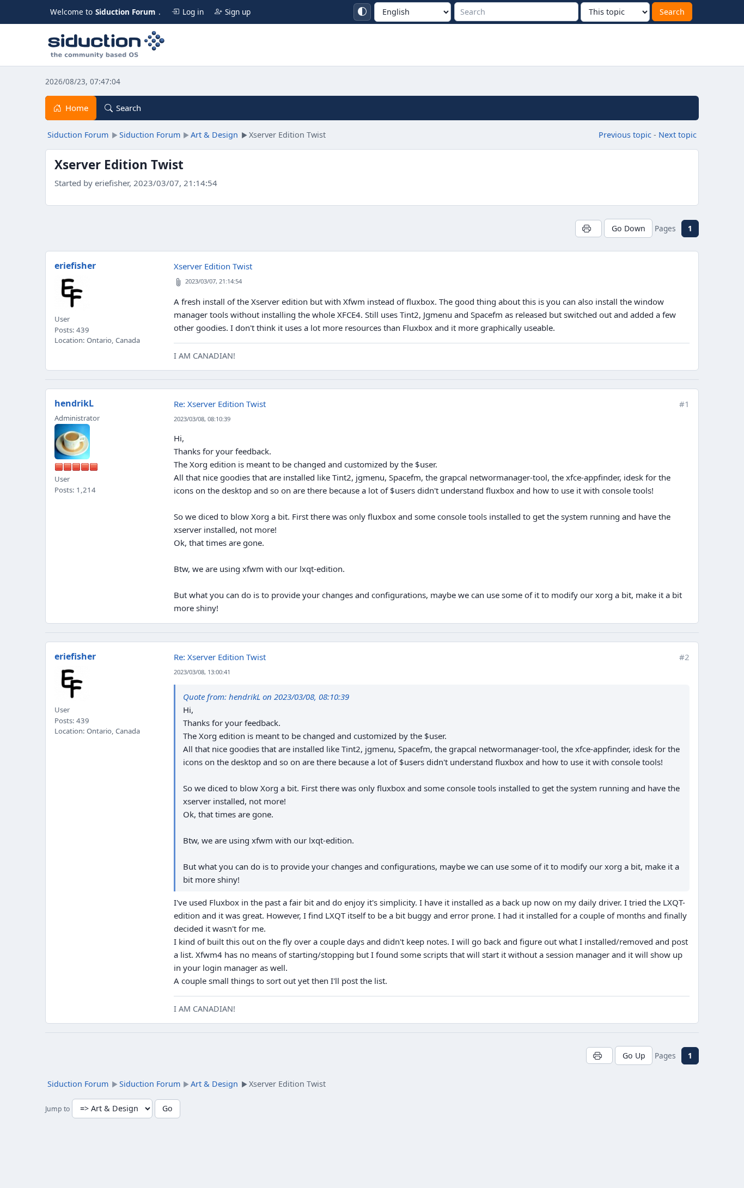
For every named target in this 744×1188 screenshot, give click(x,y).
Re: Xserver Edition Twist (220, 403)
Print (588, 228)
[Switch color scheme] (362, 12)
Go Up (634, 1055)
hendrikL (74, 403)
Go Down (628, 228)
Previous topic (625, 135)
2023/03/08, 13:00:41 (202, 672)
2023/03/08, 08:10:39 (202, 419)
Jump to (57, 1108)
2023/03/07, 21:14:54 (213, 281)
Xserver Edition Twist (213, 266)
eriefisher (75, 266)
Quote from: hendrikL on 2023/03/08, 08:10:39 (266, 696)
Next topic (677, 135)
